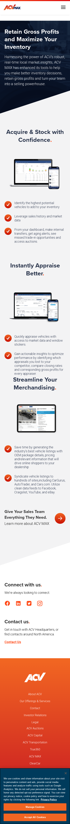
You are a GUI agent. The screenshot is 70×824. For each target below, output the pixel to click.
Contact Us (12, 642)
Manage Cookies (35, 807)
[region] (35, 796)
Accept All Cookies (35, 817)
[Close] (66, 773)
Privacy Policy (49, 799)
